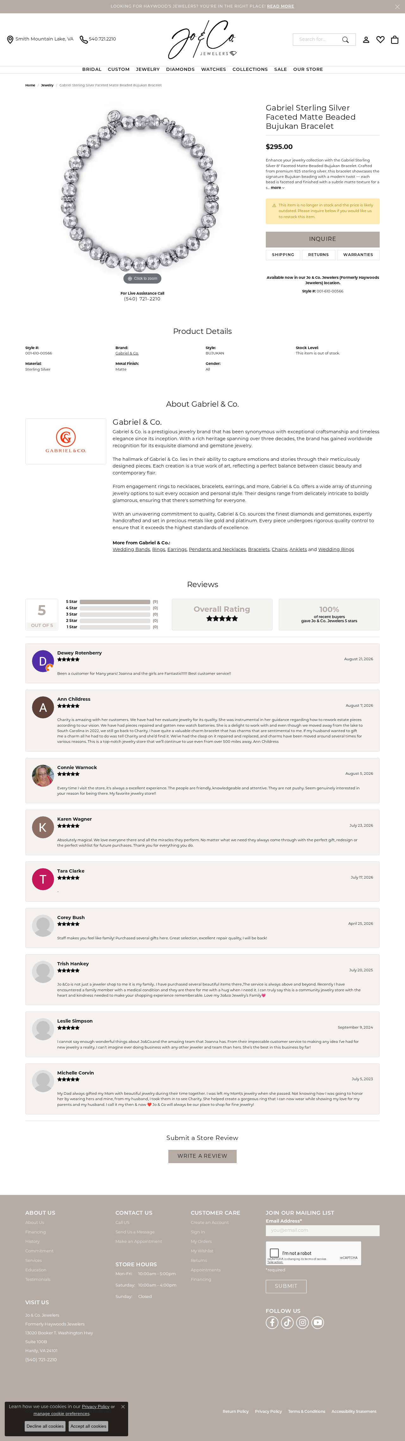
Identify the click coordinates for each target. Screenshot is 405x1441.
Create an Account (210, 1223)
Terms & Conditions (306, 1412)
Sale (280, 69)
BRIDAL (92, 69)
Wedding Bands (131, 550)
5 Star (71, 602)
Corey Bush (71, 918)
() (155, 602)
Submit (286, 1286)
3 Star (71, 615)
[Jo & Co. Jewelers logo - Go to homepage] (202, 39)
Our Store (308, 69)
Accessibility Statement (354, 1412)
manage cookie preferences (62, 1413)
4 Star (71, 608)
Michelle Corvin (75, 1073)
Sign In (198, 1232)
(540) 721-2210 (142, 299)
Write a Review (203, 1156)
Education (36, 1270)
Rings (158, 550)
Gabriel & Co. (127, 353)
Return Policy (236, 1412)
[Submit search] (347, 39)
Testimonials (37, 1280)
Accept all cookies (88, 1426)
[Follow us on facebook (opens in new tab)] (272, 1322)
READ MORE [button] (280, 7)
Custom (119, 69)
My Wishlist (202, 1251)
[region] (142, 191)
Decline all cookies (45, 1426)
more (276, 188)
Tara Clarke (70, 871)
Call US (122, 1223)
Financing (35, 1232)
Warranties (358, 255)
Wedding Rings (336, 550)
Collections (250, 69)
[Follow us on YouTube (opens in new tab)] (317, 1322)
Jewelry (148, 69)
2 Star (71, 621)
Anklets (298, 550)
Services (33, 1261)
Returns (318, 255)
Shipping (283, 255)
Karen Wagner (74, 819)
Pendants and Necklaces (217, 550)
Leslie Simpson (75, 1021)
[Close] (397, 7)
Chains (279, 550)
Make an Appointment (138, 1242)
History (32, 1242)
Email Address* (284, 1221)
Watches (213, 69)
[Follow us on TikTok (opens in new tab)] (287, 1322)
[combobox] (316, 39)
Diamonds (180, 69)
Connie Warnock (77, 768)
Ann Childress (73, 699)
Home (30, 85)
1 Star (72, 627)
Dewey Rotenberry (79, 653)
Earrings (177, 550)
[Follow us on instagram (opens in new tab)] (302, 1322)
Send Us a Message (135, 1232)
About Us (34, 1223)
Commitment (39, 1251)
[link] (39, 39)
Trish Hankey (73, 964)
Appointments (206, 1270)
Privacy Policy (268, 1412)
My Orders (201, 1242)
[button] (366, 39)
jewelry (47, 85)
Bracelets (259, 550)
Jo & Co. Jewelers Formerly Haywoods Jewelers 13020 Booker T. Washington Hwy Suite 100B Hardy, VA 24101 (59, 1333)
